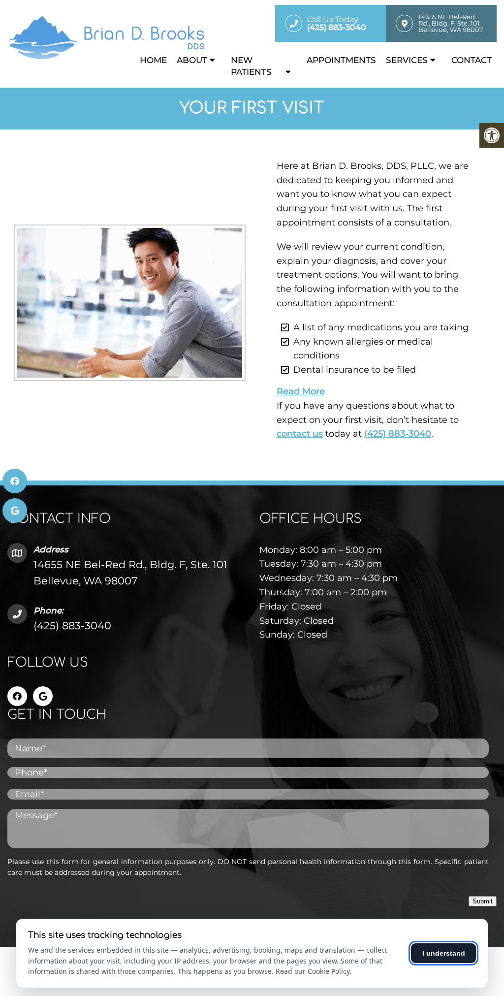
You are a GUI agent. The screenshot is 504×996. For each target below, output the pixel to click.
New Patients (251, 66)
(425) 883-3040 (397, 433)
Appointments (341, 60)
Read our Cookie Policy (312, 971)
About (192, 60)
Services (407, 60)
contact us (300, 433)
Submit (482, 901)
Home (153, 60)
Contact (471, 60)
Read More (301, 391)
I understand (443, 953)
